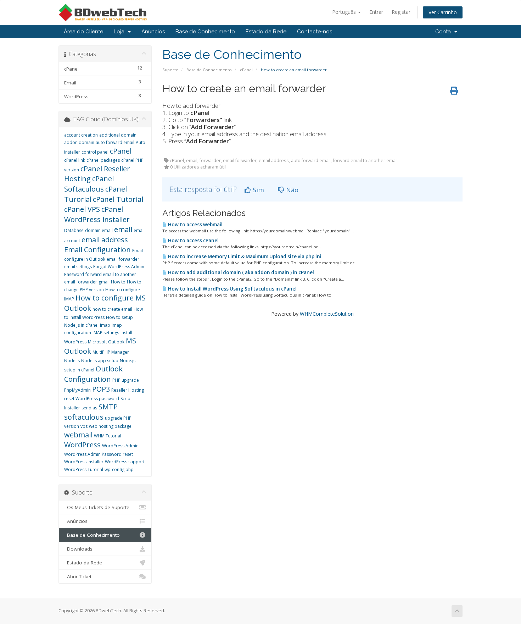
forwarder (87, 282)
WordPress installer (83, 462)
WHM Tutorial (107, 436)
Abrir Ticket (77, 576)
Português (344, 12)
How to (118, 282)
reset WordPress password (91, 399)
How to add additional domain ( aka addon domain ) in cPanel (240, 272)
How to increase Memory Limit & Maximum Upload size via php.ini (244, 256)
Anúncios (153, 31)
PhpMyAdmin (77, 390)
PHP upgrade (125, 380)
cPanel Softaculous (89, 184)
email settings (78, 267)
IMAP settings (106, 333)
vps (84, 426)
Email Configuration (97, 249)
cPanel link (74, 160)
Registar (401, 12)
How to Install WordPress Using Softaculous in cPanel (232, 289)
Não (291, 190)
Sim (257, 190)
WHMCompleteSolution (327, 313)
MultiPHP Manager (111, 352)
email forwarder (123, 259)
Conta (444, 31)
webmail (78, 435)
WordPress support (125, 462)
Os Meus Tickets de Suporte (96, 507)
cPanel (246, 69)
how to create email (112, 309)
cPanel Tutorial (118, 199)
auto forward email (115, 142)
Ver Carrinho (442, 12)
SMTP (108, 407)
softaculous (83, 417)
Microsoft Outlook (106, 342)
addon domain (79, 142)
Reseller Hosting (127, 390)
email (123, 229)
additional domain (117, 135)
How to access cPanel (193, 240)
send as (89, 408)
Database (74, 230)
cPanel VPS (82, 209)
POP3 (101, 389)
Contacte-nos (314, 31)
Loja (120, 31)
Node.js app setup (99, 361)
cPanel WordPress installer (97, 214)
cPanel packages (103, 160)
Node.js (72, 361)
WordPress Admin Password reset (98, 454)
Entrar (376, 12)
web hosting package (110, 426)
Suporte (170, 69)
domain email (99, 230)
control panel (95, 152)
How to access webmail (195, 224)
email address (105, 239)
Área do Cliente (83, 31)
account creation (81, 135)
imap (105, 325)
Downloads (78, 549)
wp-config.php (119, 469)
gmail (104, 282)
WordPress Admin (120, 446)
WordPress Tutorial (83, 469)
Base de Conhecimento (205, 31)
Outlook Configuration (93, 374)
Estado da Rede (266, 31)
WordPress (82, 444)
